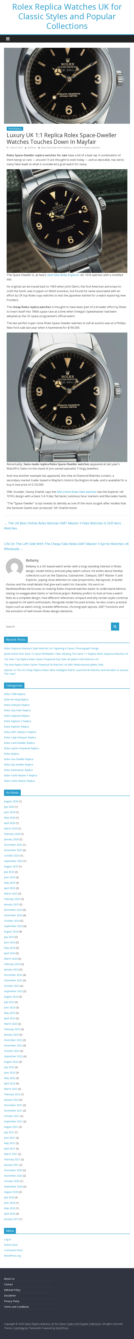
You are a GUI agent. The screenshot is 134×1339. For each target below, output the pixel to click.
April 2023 (9, 1018)
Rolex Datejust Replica (16, 705)
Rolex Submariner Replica (18, 770)
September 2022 (13, 1056)
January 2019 (11, 1219)
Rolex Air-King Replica (16, 699)
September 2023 (13, 991)
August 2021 (11, 1126)
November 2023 (13, 980)
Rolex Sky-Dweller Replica (18, 764)
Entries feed (10, 1244)
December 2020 (13, 1170)
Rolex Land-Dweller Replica (19, 742)
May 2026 (9, 817)
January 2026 (11, 839)
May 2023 (9, 1013)
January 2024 (11, 969)
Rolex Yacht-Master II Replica (20, 775)
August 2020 (11, 1192)
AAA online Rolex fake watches (76, 492)
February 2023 (12, 1029)
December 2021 (13, 1105)
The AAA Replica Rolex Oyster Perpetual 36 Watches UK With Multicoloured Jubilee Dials (53, 664)
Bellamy (32, 147)
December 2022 (13, 1040)
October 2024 (12, 920)
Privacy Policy (11, 1301)
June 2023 (9, 1007)
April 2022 (9, 1083)
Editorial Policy (12, 1290)
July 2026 (9, 806)
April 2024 (9, 953)
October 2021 (12, 1116)
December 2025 (13, 844)
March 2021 (10, 1154)
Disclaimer (10, 1295)
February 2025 (12, 899)
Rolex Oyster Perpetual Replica (21, 748)
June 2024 (9, 942)
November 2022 (13, 1045)
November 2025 (13, 850)
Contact (8, 1284)
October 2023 (12, 985)
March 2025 (10, 893)
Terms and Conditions (16, 1306)
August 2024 (11, 931)
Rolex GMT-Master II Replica (20, 732)
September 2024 (13, 926)
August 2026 (11, 801)
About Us (9, 1278)
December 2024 (13, 909)
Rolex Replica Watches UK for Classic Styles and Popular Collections (67, 16)
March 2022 (10, 1088)
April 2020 (9, 1213)
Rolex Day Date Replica (17, 710)
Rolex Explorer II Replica (17, 721)
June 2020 (9, 1202)
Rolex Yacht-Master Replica (19, 780)
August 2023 (11, 996)
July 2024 (9, 937)
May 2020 (9, 1208)
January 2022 (11, 1099)
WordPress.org (12, 1255)
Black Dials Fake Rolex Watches (56, 147)
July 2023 (9, 1002)
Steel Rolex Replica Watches (86, 147)
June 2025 (9, 877)
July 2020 (9, 1197)
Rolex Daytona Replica (16, 715)
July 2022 (9, 1067)
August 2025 (11, 866)
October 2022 (12, 1051)
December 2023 (13, 975)
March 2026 (10, 828)
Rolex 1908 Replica (14, 694)
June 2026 (9, 812)
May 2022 (9, 1078)
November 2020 (13, 1175)
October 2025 (12, 855)
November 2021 (13, 1110)
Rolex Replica (14, 128)
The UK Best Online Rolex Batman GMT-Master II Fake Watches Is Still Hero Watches (62, 525)
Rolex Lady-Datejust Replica (20, 737)
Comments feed (13, 1250)
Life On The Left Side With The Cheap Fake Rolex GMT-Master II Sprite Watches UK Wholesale (66, 546)
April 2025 (9, 888)
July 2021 (9, 1132)
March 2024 (10, 958)
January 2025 (11, 904)
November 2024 (13, 915)
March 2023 (10, 1023)
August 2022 (11, 1061)
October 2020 (12, 1181)
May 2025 (9, 882)
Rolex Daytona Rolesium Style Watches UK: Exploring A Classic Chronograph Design (51, 648)
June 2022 (9, 1072)
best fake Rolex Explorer (63, 275)
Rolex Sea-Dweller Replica (18, 759)
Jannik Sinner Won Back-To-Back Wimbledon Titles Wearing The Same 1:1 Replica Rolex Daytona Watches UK (66, 653)
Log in (7, 1239)
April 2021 (9, 1148)
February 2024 (12, 964)
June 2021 (9, 1137)
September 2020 (13, 1186)
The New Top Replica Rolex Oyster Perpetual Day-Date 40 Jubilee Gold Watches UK (51, 659)
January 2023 (11, 1034)
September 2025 (13, 861)
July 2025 (9, 871)
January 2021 (11, 1164)
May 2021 (9, 1143)
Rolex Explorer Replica (16, 726)
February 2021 (12, 1159)
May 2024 (9, 947)
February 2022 (12, 1094)
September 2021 (13, 1121)
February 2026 (12, 833)
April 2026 (9, 823)
